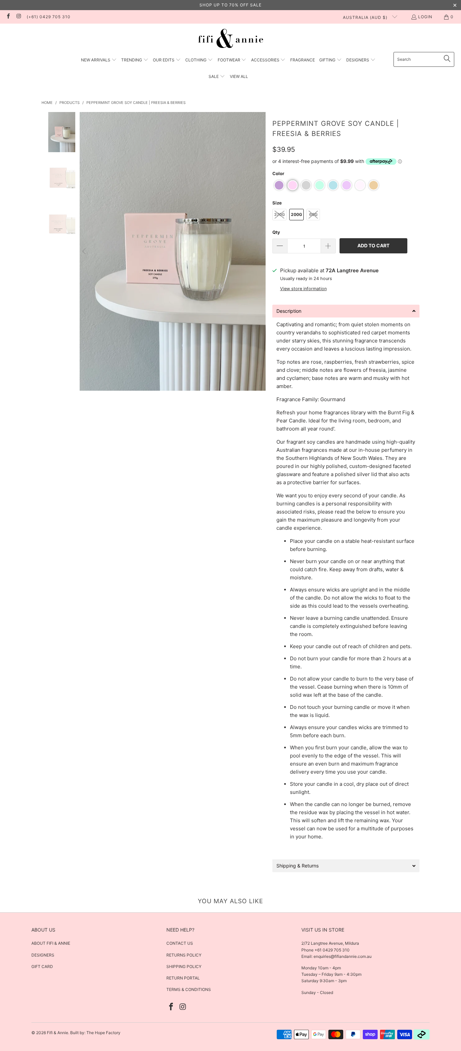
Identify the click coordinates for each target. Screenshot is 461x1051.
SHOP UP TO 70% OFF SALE (230, 4)
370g (279, 214)
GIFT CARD (42, 966)
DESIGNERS (42, 955)
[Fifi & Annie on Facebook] (8, 16)
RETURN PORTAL (183, 977)
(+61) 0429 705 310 (49, 16)
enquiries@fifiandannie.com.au (343, 956)
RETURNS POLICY (183, 955)
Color (278, 173)
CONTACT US (179, 943)
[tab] (345, 311)
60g (313, 214)
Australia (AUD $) (366, 17)
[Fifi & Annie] (230, 39)
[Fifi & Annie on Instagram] (18, 16)
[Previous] (84, 251)
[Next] (260, 251)
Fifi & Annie (57, 1032)
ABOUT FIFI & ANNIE (50, 943)
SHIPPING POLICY (183, 966)
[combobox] (424, 59)
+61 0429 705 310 (332, 949)
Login (425, 16)
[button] (99, 60)
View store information (303, 288)
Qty (276, 232)
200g (296, 214)
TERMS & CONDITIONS (188, 989)
